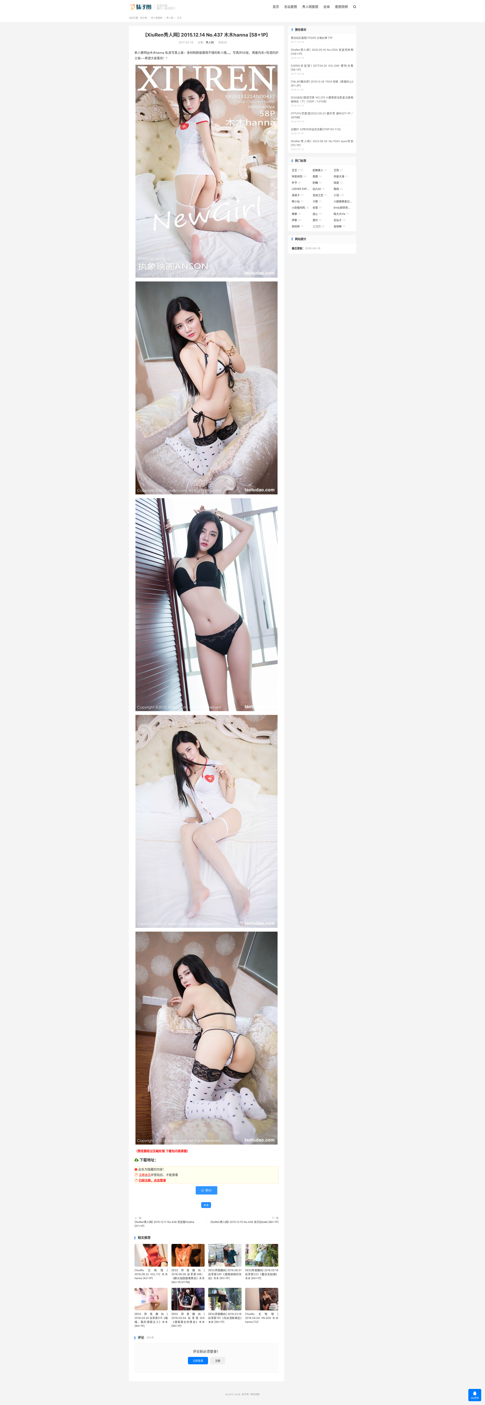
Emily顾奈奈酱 (343, 207)
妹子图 (141, 7)
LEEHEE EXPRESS (301, 188)
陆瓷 (338, 182)
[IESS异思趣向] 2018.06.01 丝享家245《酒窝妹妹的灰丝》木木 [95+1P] (224, 1274)
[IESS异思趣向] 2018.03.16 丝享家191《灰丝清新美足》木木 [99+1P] (224, 1317)
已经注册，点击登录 (152, 1180)
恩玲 (317, 220)
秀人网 (169, 17)
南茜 (317, 176)
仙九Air (319, 188)
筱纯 (338, 188)
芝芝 (297, 170)
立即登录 (198, 1360)
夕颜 (317, 201)
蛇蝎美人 (320, 170)
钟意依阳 (299, 176)
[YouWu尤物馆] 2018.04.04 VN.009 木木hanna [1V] (261, 1317)
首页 (276, 7)
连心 (317, 213)
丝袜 (326, 7)
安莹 (317, 207)
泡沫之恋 (320, 195)
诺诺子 (298, 195)
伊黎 (296, 220)
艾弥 (338, 170)
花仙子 (340, 220)
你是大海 (341, 176)
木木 (206, 1205)
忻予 (296, 182)
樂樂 (296, 213)
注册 (217, 1360)
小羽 (339, 195)
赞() (206, 1190)
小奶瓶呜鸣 (300, 207)
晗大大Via (341, 213)
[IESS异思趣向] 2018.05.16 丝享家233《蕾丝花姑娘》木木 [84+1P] (261, 1274)
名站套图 (290, 7)
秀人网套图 (310, 7)
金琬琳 (339, 226)
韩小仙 (297, 201)
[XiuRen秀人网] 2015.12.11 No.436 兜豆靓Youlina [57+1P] (164, 1223)
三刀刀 (318, 226)
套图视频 (341, 7)
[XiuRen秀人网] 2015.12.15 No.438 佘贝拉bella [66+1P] (244, 1221)
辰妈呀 (297, 226)
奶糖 (317, 182)
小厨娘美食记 (343, 201)
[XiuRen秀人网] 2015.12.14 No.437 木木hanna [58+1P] (206, 35)
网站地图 (255, 1394)
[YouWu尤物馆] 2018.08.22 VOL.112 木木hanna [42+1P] (151, 1274)
